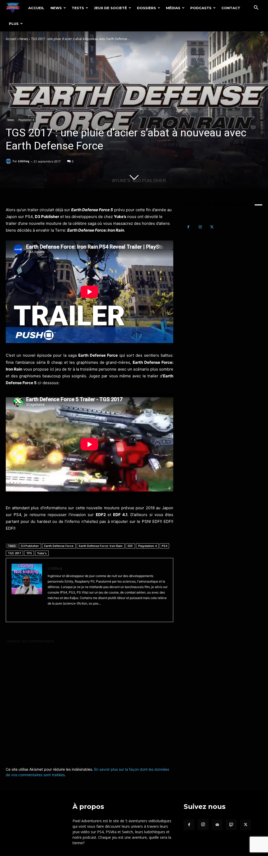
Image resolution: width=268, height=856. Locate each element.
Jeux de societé (110, 8)
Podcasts (200, 8)
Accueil (36, 8)
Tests (78, 8)
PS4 (164, 546)
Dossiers (146, 8)
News (56, 8)
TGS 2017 (14, 553)
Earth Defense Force (59, 546)
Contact (230, 8)
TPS (29, 553)
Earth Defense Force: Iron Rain (100, 546)
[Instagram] (200, 227)
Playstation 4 (26, 120)
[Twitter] (50, 612)
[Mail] (217, 825)
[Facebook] (188, 227)
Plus (14, 23)
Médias (173, 8)
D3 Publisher (30, 546)
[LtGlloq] (9, 161)
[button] (256, 8)
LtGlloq (23, 161)
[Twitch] (231, 825)
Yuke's (42, 553)
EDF (130, 546)
